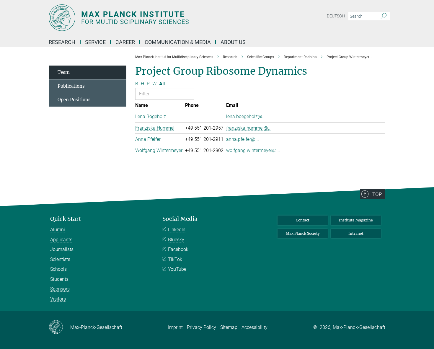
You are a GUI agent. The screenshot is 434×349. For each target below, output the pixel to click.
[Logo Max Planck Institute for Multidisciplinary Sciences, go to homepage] (159, 17)
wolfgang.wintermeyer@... (253, 150)
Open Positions (74, 99)
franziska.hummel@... (249, 128)
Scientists (60, 259)
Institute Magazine (356, 220)
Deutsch (336, 16)
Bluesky (176, 239)
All (162, 84)
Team (64, 72)
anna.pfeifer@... (242, 139)
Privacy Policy (201, 327)
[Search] (384, 16)
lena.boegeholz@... (246, 116)
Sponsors (60, 289)
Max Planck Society (303, 233)
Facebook (178, 249)
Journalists (62, 249)
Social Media (180, 219)
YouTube (177, 269)
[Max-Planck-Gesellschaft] (59, 327)
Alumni (57, 229)
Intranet (355, 233)
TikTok (175, 259)
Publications (71, 86)
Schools (58, 269)
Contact (302, 220)
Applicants (61, 239)
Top (377, 194)
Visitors (58, 299)
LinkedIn (176, 229)
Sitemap (228, 327)
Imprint (175, 327)
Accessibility (254, 327)
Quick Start (65, 219)
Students (59, 279)
